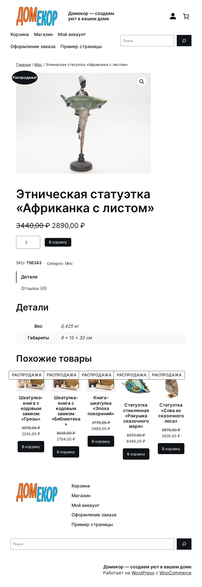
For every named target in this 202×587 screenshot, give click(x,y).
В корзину (58, 242)
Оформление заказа (33, 46)
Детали (29, 276)
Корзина (20, 34)
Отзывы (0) (34, 288)
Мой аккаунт (72, 34)
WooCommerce (175, 572)
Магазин (43, 34)
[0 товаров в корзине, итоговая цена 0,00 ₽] (185, 16)
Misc (38, 64)
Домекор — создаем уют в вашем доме (91, 16)
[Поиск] (184, 40)
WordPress (143, 572)
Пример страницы (81, 46)
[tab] (101, 277)
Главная (23, 64)
